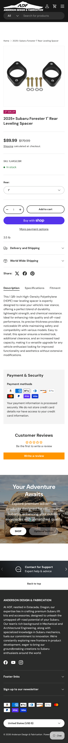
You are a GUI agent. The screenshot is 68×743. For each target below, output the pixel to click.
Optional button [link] (43, 531)
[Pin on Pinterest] (32, 273)
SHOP (18, 531)
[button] (55, 6)
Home (6, 41)
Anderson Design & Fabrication (27, 734)
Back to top (34, 583)
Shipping (8, 146)
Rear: (6, 182)
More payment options (34, 229)
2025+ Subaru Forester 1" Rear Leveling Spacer (36, 41)
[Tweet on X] (17, 273)
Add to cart (45, 209)
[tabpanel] (34, 329)
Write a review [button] (34, 456)
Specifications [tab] (34, 288)
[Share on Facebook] (25, 273)
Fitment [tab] (55, 288)
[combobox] (34, 15)
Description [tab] (11, 288)
